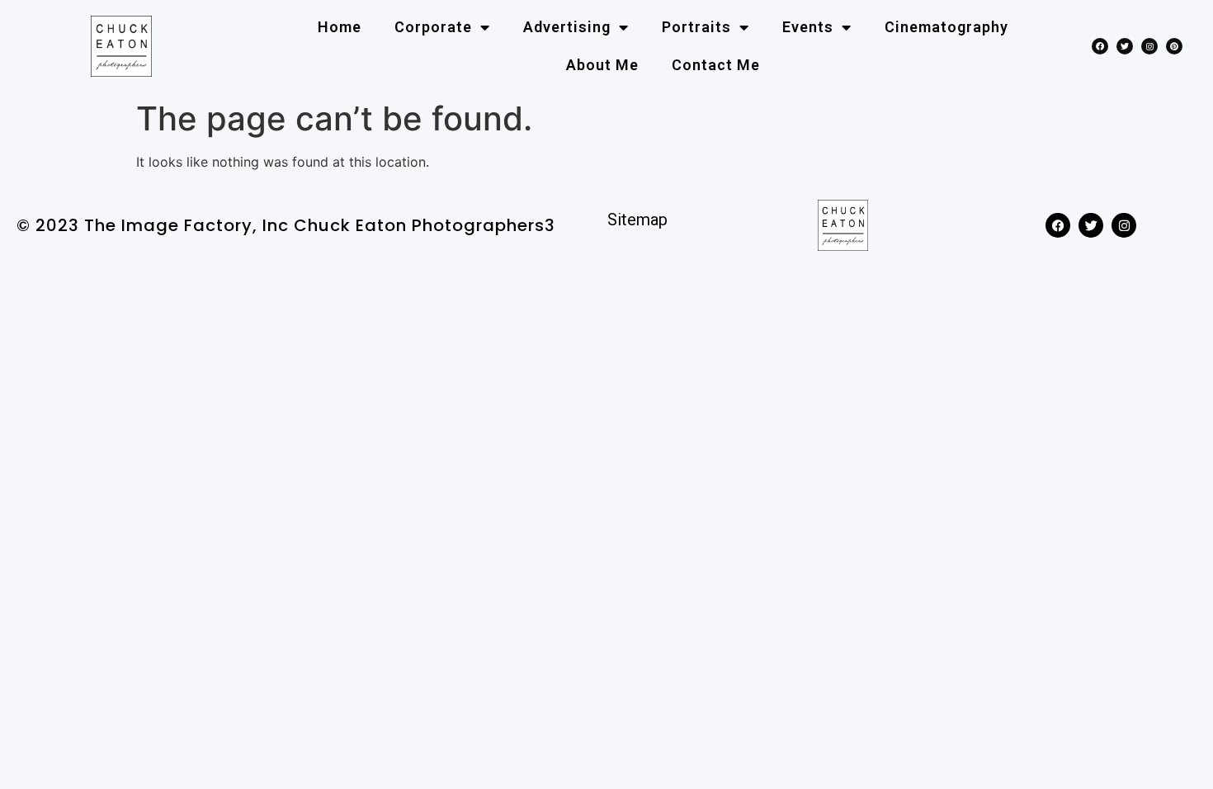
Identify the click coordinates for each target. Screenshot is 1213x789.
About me (602, 64)
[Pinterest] (1174, 46)
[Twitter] (1124, 46)
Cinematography (946, 26)
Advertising (567, 26)
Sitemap (637, 219)
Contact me (716, 64)
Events (807, 26)
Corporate (433, 26)
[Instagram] (1149, 46)
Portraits (696, 26)
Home (339, 26)
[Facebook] (1100, 46)
